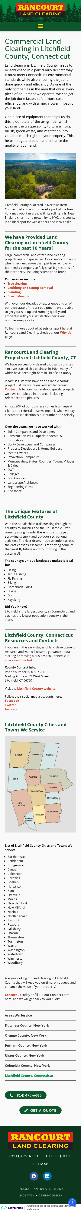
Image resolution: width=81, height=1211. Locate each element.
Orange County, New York (26, 1035)
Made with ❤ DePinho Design (40, 1195)
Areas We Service (18, 1015)
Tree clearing (17, 283)
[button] (40, 26)
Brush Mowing (18, 296)
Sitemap (40, 1164)
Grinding (14, 292)
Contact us (13, 995)
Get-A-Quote (59, 1156)
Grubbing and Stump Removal (30, 288)
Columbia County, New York (27, 1065)
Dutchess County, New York (27, 1025)
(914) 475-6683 (23, 1156)
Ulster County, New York (24, 1055)
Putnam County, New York (26, 1045)
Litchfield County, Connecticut (29, 1075)
